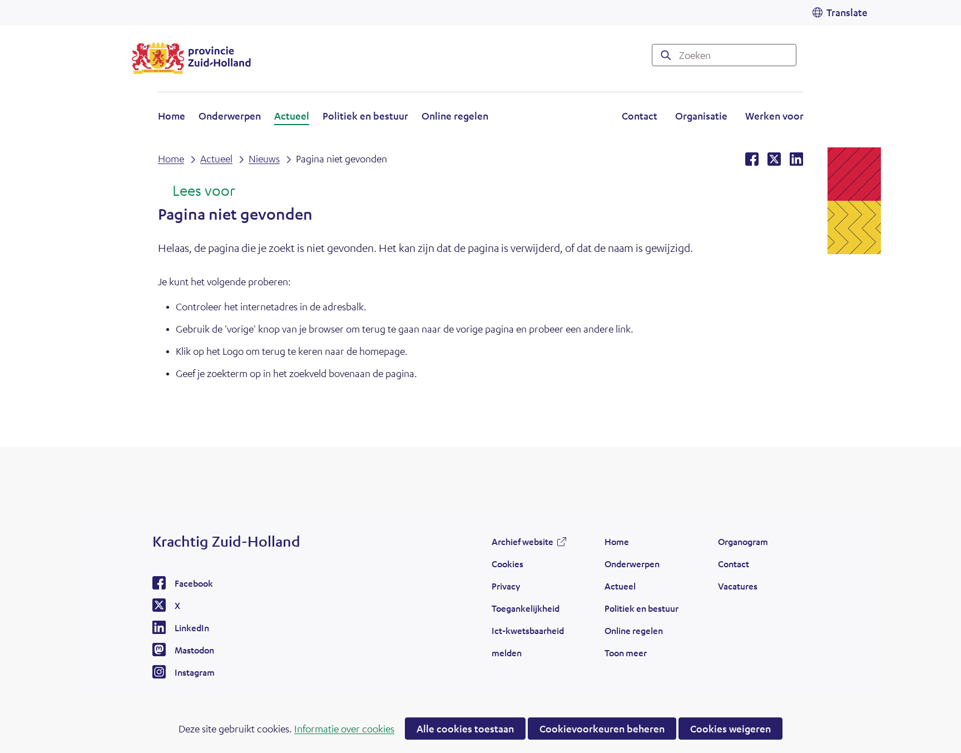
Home (171, 116)
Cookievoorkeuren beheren (602, 728)
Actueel (291, 116)
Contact (639, 116)
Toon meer (626, 655)
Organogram (743, 541)
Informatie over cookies (344, 728)
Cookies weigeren (730, 728)
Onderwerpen (230, 116)
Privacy (506, 586)
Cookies (507, 563)
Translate (847, 12)
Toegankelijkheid (525, 608)
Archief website (522, 544)
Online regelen (455, 116)
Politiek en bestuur (365, 116)
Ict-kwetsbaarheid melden (528, 641)
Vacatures (737, 586)
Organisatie (701, 116)
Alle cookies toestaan (465, 728)
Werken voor (774, 117)
